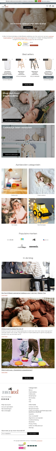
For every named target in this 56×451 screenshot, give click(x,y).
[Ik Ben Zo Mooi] (33, 240)
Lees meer (4, 295)
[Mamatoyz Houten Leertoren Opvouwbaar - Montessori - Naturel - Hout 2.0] (21, 64)
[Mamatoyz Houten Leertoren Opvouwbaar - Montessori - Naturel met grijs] (35, 64)
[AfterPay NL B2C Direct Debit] (36, 446)
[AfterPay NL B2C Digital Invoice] (28, 446)
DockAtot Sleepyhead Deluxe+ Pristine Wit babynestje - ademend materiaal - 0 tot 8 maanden (8, 73)
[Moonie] (33, 246)
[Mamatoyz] (22, 246)
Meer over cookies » (46, 1)
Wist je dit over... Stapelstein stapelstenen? (16, 370)
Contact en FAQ (33, 407)
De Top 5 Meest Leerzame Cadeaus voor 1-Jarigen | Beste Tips (23, 293)
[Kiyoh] (22, 446)
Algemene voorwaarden (36, 418)
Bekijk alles (28, 84)
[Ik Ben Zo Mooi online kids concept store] (5, 6)
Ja (36, 1)
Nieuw (31, 390)
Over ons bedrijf (33, 416)
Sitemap (31, 427)
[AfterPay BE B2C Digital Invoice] (31, 446)
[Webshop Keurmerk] (22, 449)
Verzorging (32, 398)
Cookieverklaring (34, 420)
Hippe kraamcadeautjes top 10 (12, 329)
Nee (39, 1)
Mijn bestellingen (6, 408)
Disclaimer (32, 422)
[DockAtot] (10, 240)
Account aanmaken (7, 407)
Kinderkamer (32, 396)
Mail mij (7, 77)
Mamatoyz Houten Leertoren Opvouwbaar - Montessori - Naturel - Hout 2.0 (21, 73)
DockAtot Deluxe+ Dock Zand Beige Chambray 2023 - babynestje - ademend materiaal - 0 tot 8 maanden (48, 73)
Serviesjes (14, 225)
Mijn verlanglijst (6, 410)
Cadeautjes (14, 195)
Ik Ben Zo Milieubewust (36, 425)
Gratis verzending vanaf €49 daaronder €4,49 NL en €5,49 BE (40, 411)
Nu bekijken (28, 27)
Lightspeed (39, 440)
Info (30, 401)
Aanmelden (33, 433)
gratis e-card (28, 39)
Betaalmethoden (34, 408)
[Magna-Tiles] (45, 240)
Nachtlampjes (42, 225)
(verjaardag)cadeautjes (20, 38)
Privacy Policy (33, 423)
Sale (30, 399)
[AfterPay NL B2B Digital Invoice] (33, 446)
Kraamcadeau (42, 195)
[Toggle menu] (53, 6)
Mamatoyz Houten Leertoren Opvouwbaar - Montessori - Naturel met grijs (35, 73)
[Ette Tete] (22, 240)
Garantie (31, 414)
